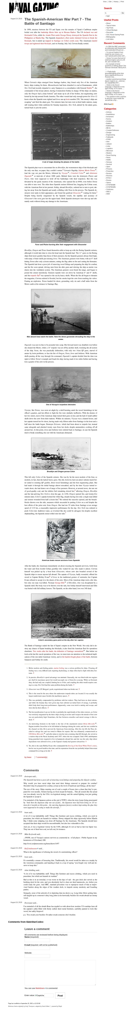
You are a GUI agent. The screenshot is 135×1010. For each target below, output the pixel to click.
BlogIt (60, 1006)
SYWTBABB (110, 185)
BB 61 (108, 128)
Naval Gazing (111, 155)
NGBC (108, 160)
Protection (109, 171)
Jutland (108, 144)
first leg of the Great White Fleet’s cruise (82, 746)
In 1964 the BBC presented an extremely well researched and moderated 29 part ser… (115, 48)
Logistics (109, 148)
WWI (108, 194)
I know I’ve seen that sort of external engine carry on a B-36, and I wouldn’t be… (115, 60)
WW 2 (108, 191)
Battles (108, 123)
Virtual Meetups (111, 30)
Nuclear (109, 164)
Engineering (110, 135)
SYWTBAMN (111, 187)
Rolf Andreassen (31, 848)
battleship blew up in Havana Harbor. (58, 32)
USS (36, 734)
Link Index (110, 39)
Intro (107, 141)
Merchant (109, 151)
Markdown (40, 988)
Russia (108, 180)
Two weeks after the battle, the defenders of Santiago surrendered (58, 651)
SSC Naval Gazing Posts (115, 34)
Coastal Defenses (112, 130)
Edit (110, 1)
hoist (68, 99)
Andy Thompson (30, 1006)
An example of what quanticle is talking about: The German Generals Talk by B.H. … (115, 66)
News (108, 157)
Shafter (89, 88)
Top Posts (109, 28)
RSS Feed (108, 104)
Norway (109, 162)
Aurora (108, 119)
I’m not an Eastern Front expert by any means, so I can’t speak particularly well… (115, 54)
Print (122, 1)
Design (108, 132)
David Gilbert (46, 1006)
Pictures (109, 169)
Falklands (109, 137)
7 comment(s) (41, 757)
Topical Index (111, 25)
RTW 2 (108, 178)
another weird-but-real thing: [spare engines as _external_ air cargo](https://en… (115, 81)
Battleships (110, 126)
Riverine (109, 176)
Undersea (109, 189)
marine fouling (59, 668)
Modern (109, 153)
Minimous (11, 1006)
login (108, 16)
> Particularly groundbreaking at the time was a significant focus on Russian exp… (114, 74)
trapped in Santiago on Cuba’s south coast (61, 40)
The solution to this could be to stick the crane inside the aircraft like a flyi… (115, 98)
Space (108, 182)
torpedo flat (35, 275)
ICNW (108, 139)
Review (109, 173)
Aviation (109, 121)
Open (108, 166)
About (108, 23)
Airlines (109, 112)
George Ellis (60, 582)
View (105, 1)
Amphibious (110, 114)
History (116, 1)
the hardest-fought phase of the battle (76, 657)
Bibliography (110, 37)
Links (108, 146)
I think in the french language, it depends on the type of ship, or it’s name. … (115, 86)
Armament (109, 116)
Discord (109, 32)
